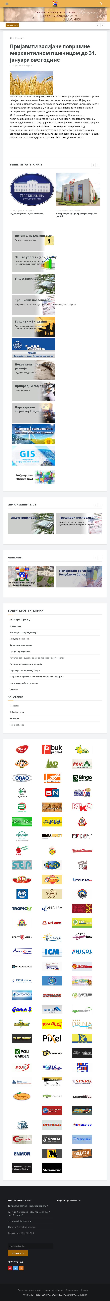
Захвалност (72, 1290)
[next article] (98, 25)
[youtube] (10, 1268)
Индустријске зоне (19, 638)
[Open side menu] (7, 3)
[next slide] (98, 165)
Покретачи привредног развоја (26, 664)
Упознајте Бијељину (20, 619)
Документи (15, 626)
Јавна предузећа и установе (24, 683)
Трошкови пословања (21, 645)
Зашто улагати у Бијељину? (23, 632)
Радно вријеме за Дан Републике (26, 213)
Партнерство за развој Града (25, 670)
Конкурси (14, 718)
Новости (14, 705)
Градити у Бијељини (20, 651)
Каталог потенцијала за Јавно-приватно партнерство (37, 658)
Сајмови (14, 689)
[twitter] (15, 1268)
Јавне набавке (17, 725)
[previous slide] (94, 165)
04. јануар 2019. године (22, 65)
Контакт (85, 1290)
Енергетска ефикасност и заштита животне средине (37, 676)
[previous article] (102, 25)
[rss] (21, 1268)
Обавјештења (12, 25)
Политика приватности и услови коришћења (40, 1290)
